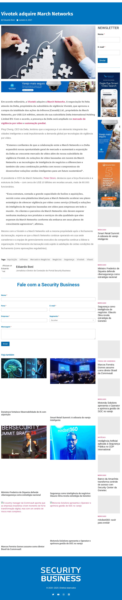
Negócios (57, 259)
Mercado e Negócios (40, 259)
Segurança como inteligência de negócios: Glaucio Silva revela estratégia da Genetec (70, 494)
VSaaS (90, 259)
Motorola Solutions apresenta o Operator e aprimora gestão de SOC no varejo (70, 542)
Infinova (24, 259)
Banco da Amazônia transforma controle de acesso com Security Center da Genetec (108, 485)
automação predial (35, 123)
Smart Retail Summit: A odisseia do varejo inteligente (108, 236)
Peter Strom (50, 178)
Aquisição (12, 259)
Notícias (102, 437)
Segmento (54, 316)
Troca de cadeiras (106, 361)
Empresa (5, 316)
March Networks (56, 101)
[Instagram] (64, 594)
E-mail (53, 306)
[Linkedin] (69, 594)
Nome (4, 295)
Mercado (102, 230)
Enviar (5, 344)
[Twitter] (53, 594)
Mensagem (6, 327)
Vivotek (32, 101)
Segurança (69, 259)
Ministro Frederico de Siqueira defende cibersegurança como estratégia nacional (21, 493)
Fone (3, 306)
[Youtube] (58, 594)
